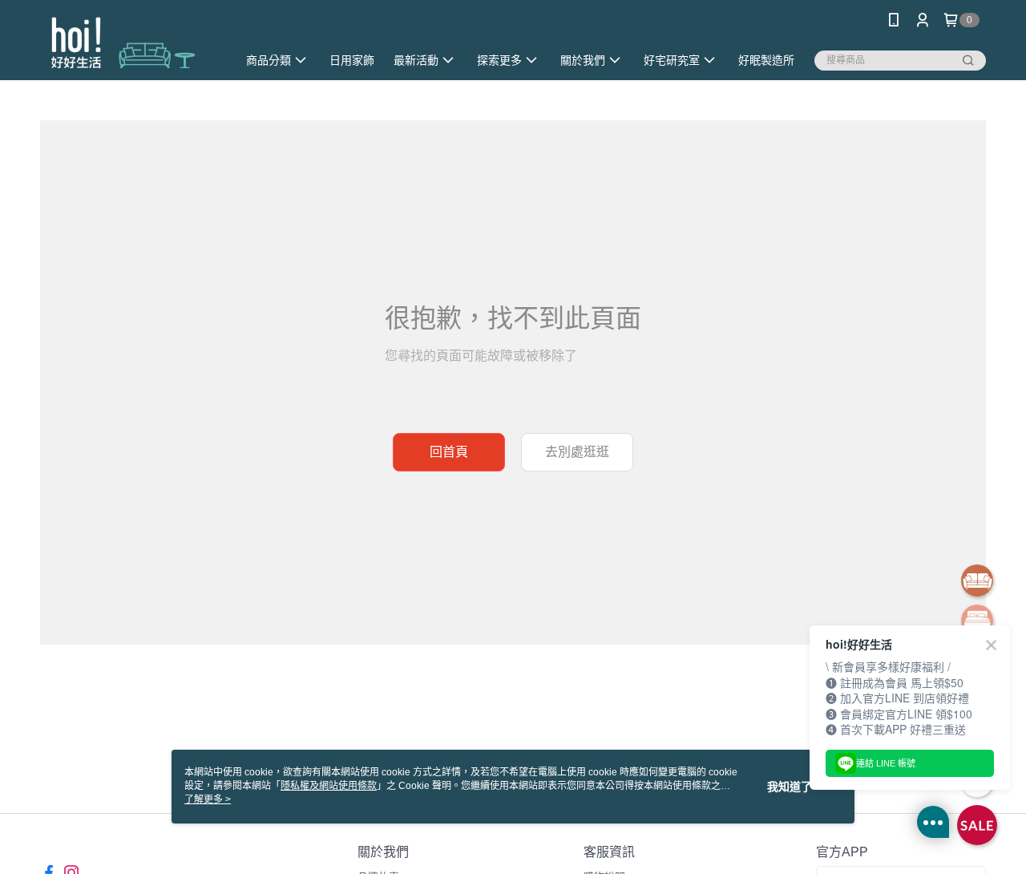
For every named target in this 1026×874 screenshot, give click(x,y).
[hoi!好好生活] (129, 42)
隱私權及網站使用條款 (329, 785)
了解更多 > (207, 799)
